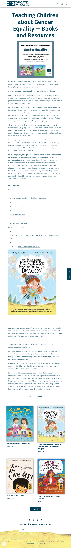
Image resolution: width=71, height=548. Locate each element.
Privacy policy (50, 541)
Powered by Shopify (31, 541)
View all (35, 509)
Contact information (41, 543)
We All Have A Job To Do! (19, 223)
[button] (4, 4)
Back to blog (37, 397)
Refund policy (41, 541)
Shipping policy (30, 543)
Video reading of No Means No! (29, 246)
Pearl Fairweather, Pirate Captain (49, 497)
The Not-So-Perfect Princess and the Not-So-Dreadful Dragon (50, 446)
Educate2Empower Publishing (18, 541)
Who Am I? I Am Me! (15, 495)
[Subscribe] (50, 530)
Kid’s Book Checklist (17, 215)
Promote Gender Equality (25, 198)
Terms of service (60, 541)
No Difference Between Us (18, 444)
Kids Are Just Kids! (16, 206)
